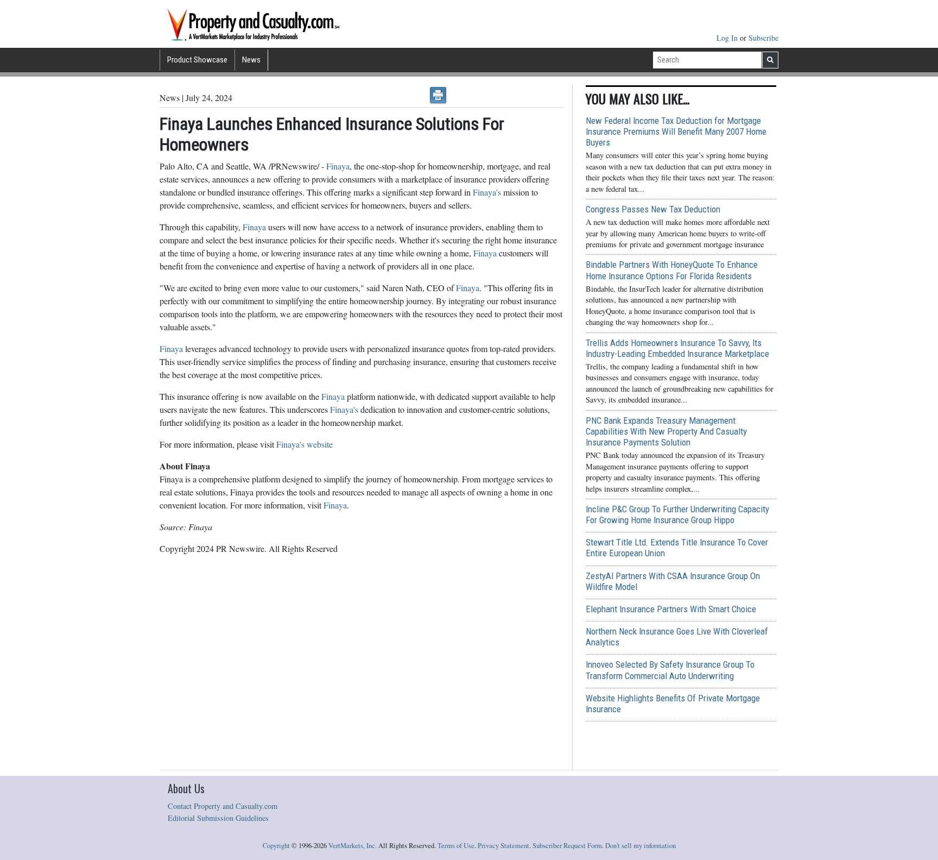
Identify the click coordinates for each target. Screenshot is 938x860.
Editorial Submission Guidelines (218, 818)
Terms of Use (456, 845)
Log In (728, 38)
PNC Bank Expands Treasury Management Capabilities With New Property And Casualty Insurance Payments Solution (666, 431)
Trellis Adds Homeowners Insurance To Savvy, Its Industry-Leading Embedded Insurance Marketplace (677, 348)
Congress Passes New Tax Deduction (653, 209)
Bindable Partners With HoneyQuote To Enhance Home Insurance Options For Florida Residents (672, 270)
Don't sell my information (640, 845)
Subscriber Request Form (567, 845)
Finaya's (487, 192)
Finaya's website (304, 444)
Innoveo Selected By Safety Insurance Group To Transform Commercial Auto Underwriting (670, 670)
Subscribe (763, 38)
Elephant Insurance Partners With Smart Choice (671, 609)
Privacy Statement (503, 845)
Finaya (338, 166)
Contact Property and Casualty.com (222, 806)
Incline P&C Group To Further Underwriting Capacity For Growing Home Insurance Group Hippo (677, 514)
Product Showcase (197, 60)
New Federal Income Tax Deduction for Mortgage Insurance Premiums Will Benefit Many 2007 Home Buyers (676, 131)
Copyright (276, 845)
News (251, 60)
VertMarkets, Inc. (352, 845)
